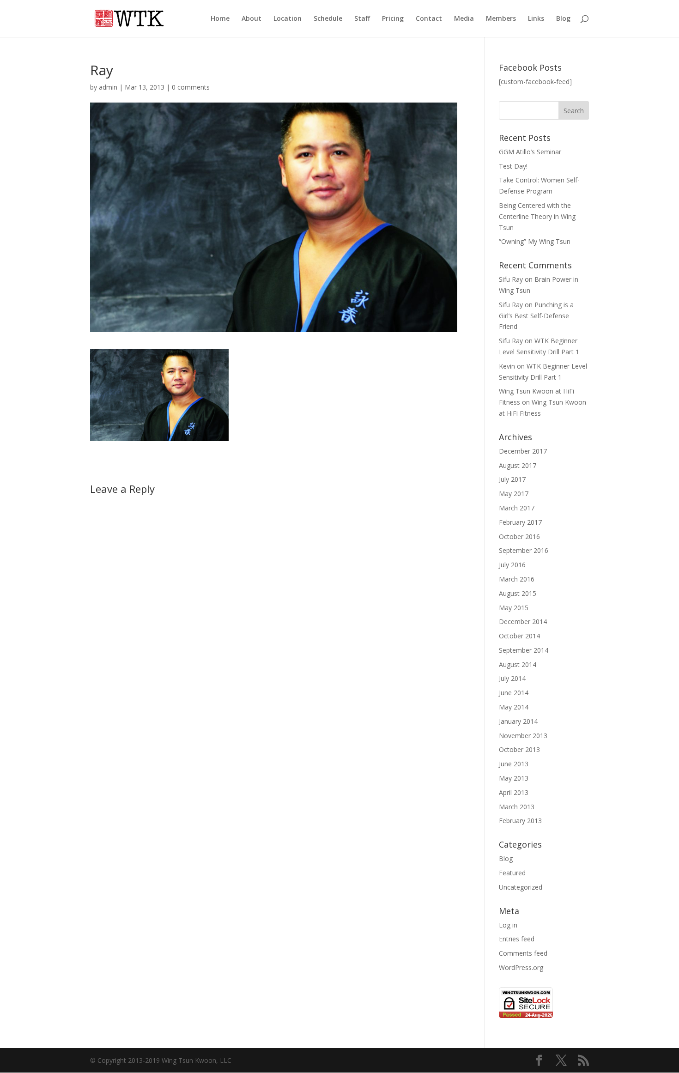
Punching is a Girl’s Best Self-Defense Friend (536, 315)
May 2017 (513, 493)
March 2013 (516, 806)
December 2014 (523, 621)
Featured (512, 872)
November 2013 (523, 735)
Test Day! (513, 166)
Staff (362, 19)
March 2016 (516, 579)
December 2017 (523, 451)
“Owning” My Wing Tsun (534, 241)
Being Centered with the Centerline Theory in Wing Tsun (537, 216)
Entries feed (516, 938)
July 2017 (512, 479)
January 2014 (518, 721)
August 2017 (517, 465)
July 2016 (512, 564)
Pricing (393, 19)
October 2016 (519, 536)
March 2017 (516, 507)
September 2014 (523, 650)
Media (464, 19)
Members (501, 19)
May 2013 (513, 778)
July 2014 (512, 678)
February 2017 (520, 522)
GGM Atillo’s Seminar (530, 151)
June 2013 (513, 763)
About (251, 19)
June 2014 (513, 692)
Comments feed (523, 953)
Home (220, 19)
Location (287, 19)
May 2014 (513, 707)
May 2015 (513, 607)
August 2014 (517, 664)
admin (108, 87)
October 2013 (519, 749)
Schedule (328, 19)
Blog (563, 19)
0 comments (191, 87)
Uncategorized (520, 887)
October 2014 (519, 635)
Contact (429, 19)
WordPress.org (521, 967)
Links (536, 19)
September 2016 (523, 550)
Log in (508, 925)
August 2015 (517, 593)
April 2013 (513, 792)
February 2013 (520, 820)
